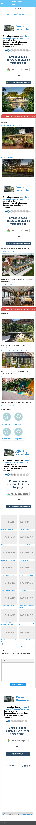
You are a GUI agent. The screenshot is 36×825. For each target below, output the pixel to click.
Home (3, 9)
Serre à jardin (22, 590)
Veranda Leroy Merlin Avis (8, 317)
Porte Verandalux (23, 560)
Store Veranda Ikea (6, 284)
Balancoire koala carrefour (8, 560)
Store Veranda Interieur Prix (24, 646)
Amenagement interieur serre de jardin (11, 125)
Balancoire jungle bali (7, 157)
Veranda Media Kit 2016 (7, 605)
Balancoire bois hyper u (25, 529)
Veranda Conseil (7, 644)
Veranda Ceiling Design (7, 251)
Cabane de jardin (10, 9)
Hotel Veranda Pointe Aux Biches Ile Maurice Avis (15, 351)
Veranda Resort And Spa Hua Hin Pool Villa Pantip (9, 624)
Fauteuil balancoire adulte (8, 575)
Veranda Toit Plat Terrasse (26, 575)
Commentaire (8, 661)
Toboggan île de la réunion (8, 545)
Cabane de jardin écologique (8, 590)
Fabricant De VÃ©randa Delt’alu (10, 406)
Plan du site (4, 823)
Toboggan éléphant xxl (7, 529)
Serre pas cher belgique (7, 377)
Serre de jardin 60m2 (24, 545)
